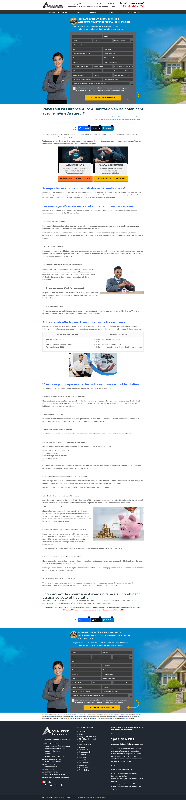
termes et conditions (110, 87)
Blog (79, 12)
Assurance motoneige (50, 772)
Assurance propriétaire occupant (57, 746)
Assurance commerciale (51, 759)
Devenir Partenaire (131, 12)
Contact (110, 12)
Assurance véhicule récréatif (53, 774)
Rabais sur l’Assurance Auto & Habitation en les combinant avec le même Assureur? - (115, 119)
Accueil (114, 117)
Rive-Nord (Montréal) (87, 739)
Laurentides (84, 762)
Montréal (83, 731)
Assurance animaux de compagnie (55, 777)
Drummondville (85, 752)
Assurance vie (47, 754)
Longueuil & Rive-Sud (87, 736)
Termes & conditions (101, 797)
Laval (81, 734)
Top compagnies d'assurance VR (123, 784)
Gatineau (82, 757)
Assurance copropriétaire (55, 748)
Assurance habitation (50, 743)
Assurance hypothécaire (54, 756)
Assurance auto (48, 764)
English (49, 782)
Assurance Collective (53, 761)
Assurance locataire (52, 751)
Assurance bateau (49, 767)
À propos (93, 12)
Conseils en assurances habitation (130, 117)
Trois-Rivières (84, 770)
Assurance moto (48, 769)
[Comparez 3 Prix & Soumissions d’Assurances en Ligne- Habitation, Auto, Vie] (53, 5)
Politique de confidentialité (86, 797)
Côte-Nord (83, 749)
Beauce (82, 747)
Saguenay (83, 765)
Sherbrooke (83, 767)
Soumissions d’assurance (56, 12)
